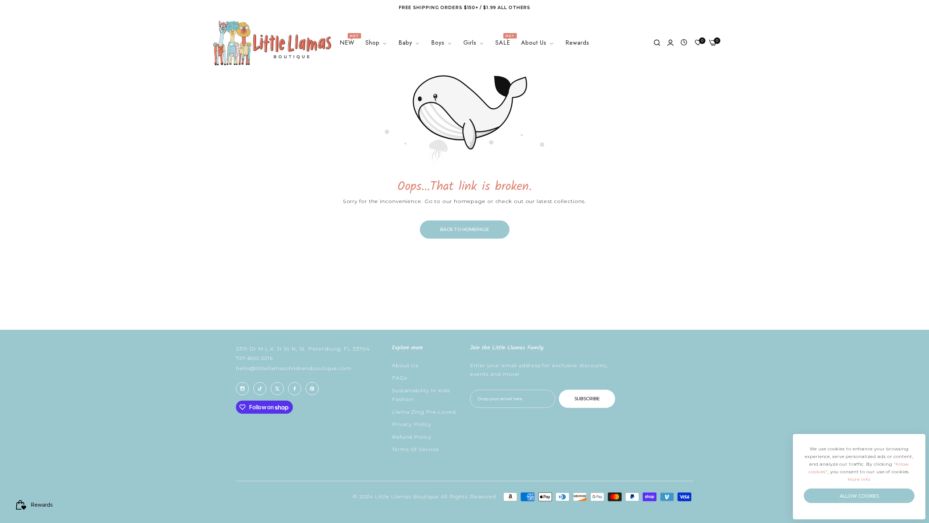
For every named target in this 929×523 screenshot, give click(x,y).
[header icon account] (670, 43)
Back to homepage (464, 229)
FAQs (399, 377)
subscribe (587, 398)
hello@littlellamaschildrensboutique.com (293, 368)
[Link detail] (242, 388)
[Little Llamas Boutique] (271, 43)
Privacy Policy (411, 424)
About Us (405, 365)
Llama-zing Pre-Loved (424, 412)
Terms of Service (415, 449)
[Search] (657, 43)
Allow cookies (859, 496)
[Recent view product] (684, 43)
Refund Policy (411, 437)
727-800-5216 (254, 358)
